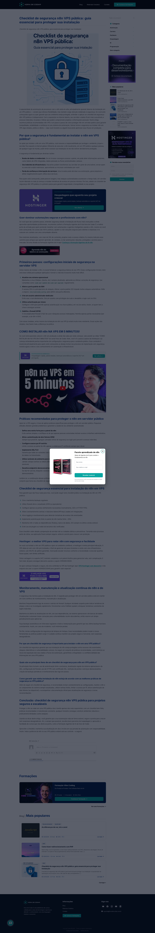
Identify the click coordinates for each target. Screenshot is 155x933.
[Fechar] (102, 451)
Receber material (89, 475)
